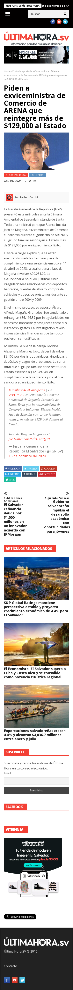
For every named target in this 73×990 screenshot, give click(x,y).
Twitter (32, 468)
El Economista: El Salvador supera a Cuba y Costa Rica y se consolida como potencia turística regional (35, 672)
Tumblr (30, 474)
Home (7, 71)
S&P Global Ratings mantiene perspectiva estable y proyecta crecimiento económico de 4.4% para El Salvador (36, 608)
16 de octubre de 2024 (27, 456)
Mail (12, 479)
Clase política (41, 71)
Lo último (37, 175)
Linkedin (13, 474)
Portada (16, 71)
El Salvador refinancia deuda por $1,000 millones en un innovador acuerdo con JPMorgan (15, 517)
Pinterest (48, 474)
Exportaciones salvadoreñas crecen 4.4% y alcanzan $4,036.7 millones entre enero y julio (35, 734)
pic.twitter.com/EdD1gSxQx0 (29, 438)
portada (27, 71)
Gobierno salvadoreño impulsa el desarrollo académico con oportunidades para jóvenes (56, 515)
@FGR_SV (16, 394)
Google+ (49, 468)
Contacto (10, 966)
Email (7, 773)
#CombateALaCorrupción (27, 389)
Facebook (14, 468)
